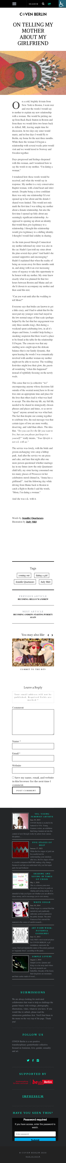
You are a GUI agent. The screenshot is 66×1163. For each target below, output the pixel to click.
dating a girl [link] (41, 575)
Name (16, 741)
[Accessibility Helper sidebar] (62, 3)
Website (16, 765)
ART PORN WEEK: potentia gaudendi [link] (42, 931)
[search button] (43, 4)
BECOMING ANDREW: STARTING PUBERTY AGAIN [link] (33, 614)
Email (16, 753)
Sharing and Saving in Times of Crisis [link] (42, 876)
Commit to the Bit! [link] (33, 669)
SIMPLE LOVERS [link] (42, 956)
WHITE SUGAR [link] (42, 902)
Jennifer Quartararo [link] (25, 581)
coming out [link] (24, 575)
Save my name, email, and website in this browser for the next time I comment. (33, 781)
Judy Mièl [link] (45, 581)
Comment (18, 707)
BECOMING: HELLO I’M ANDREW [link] (33, 598)
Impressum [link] (33, 1096)
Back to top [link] (32, 1156)
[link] (49, 4)
